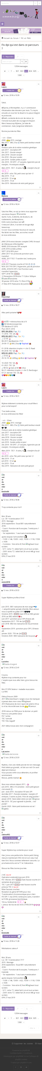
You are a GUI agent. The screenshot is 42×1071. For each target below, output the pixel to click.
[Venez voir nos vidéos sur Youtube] (26, 1067)
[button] (5, 71)
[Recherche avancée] (39, 3)
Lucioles (5, 661)
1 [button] (11, 71)
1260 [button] (20, 75)
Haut (39, 1043)
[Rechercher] (35, 3)
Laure (4, 87)
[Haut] (39, 187)
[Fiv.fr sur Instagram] (21, 1067)
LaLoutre (5, 751)
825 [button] (34, 71)
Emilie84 (5, 491)
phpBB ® (26, 1050)
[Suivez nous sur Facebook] (15, 1067)
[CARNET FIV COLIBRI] (21, 31)
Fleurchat (6, 297)
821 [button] (17, 71)
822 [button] (21, 71)
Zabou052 (6, 834)
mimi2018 (6, 582)
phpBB (19, 1056)
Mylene (5, 196)
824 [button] (30, 71)
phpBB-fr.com (26, 1062)
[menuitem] (16, 1053)
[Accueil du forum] (21, 13)
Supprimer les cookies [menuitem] (23, 1043)
